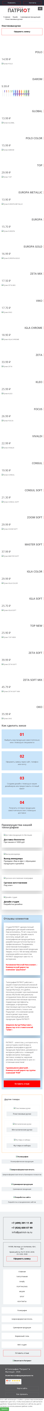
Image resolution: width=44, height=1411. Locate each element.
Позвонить (12, 3)
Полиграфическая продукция (22, 1161)
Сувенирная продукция (30, 17)
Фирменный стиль (22, 1336)
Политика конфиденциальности (19, 1375)
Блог (22, 1296)
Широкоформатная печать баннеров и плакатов (22, 1175)
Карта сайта (22, 1388)
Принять (4, 1409)
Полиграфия (22, 1310)
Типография (22, 1276)
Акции (22, 1291)
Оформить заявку (22, 31)
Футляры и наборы (22, 1145)
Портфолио (22, 1286)
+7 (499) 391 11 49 (22, 1222)
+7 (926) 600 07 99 (22, 1227)
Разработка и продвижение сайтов (22, 1202)
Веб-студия (22, 1345)
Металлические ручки (22, 1129)
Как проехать (22, 1394)
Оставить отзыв (22, 1084)
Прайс (15, 17)
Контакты (32, 3)
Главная (6, 17)
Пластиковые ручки (22, 1114)
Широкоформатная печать (22, 1319)
